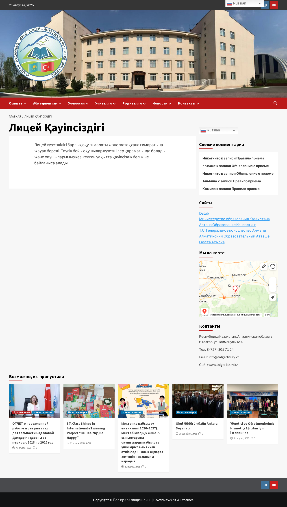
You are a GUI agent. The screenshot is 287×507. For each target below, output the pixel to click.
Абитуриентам (45, 103)
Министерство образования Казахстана (234, 219)
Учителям (103, 103)
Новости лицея (43, 412)
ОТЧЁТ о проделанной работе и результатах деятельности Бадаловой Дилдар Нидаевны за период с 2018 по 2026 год (33, 432)
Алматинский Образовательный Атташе (234, 236)
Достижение (22, 412)
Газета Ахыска (212, 242)
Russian (213, 130)
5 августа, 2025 (241, 438)
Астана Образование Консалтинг (227, 224)
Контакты (186, 103)
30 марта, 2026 (132, 466)
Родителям (132, 103)
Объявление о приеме (250, 166)
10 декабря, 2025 (188, 433)
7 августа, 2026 (23, 447)
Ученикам (76, 103)
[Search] (275, 103)
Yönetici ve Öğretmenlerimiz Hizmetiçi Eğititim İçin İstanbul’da (252, 428)
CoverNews (162, 500)
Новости (159, 103)
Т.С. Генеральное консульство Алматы (232, 230)
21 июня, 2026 (77, 443)
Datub (204, 213)
